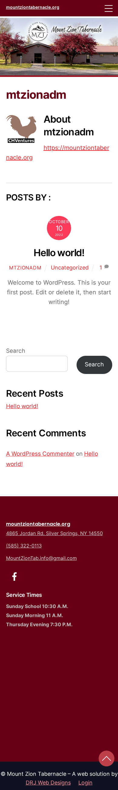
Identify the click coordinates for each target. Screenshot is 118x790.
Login (85, 782)
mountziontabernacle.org (38, 524)
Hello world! (59, 253)
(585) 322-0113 (24, 546)
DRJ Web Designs (48, 782)
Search (15, 350)
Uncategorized (70, 267)
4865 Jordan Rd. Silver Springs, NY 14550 (54, 533)
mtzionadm (25, 268)
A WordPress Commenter (40, 453)
